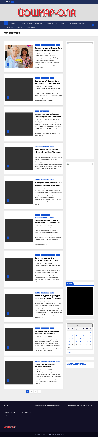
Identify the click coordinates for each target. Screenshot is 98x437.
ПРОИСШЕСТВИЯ (52, 23)
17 (69, 341)
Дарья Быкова (48, 53)
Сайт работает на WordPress (41, 434)
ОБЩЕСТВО (9, 27)
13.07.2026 (39, 119)
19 (76, 341)
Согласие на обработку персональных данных (79, 405)
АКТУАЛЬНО (37, 179)
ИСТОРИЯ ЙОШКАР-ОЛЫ (77, 23)
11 (72, 338)
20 (80, 341)
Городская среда (45, 179)
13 (80, 338)
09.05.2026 (39, 188)
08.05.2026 (39, 301)
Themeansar (61, 434)
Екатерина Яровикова (50, 154)
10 (69, 338)
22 (87, 341)
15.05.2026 (39, 154)
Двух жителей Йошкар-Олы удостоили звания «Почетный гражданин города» (48, 83)
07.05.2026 (39, 336)
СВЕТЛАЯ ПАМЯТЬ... (76, 364)
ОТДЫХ (63, 23)
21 (83, 341)
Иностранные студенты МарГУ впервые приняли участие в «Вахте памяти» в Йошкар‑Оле (48, 185)
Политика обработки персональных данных (47, 405)
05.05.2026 (39, 369)
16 (90, 338)
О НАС (6, 405)
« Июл (69, 352)
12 (76, 338)
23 (90, 341)
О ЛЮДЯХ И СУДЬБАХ (44, 111)
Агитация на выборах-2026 (26, 27)
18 (72, 341)
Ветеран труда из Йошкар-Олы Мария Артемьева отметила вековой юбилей (48, 50)
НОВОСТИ (13, 23)
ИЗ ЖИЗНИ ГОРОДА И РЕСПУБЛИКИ (31, 23)
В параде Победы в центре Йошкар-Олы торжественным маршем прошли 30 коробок (48, 222)
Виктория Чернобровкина (51, 119)
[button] (90, 25)
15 (87, 338)
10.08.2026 (39, 86)
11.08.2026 (39, 53)
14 (83, 338)
